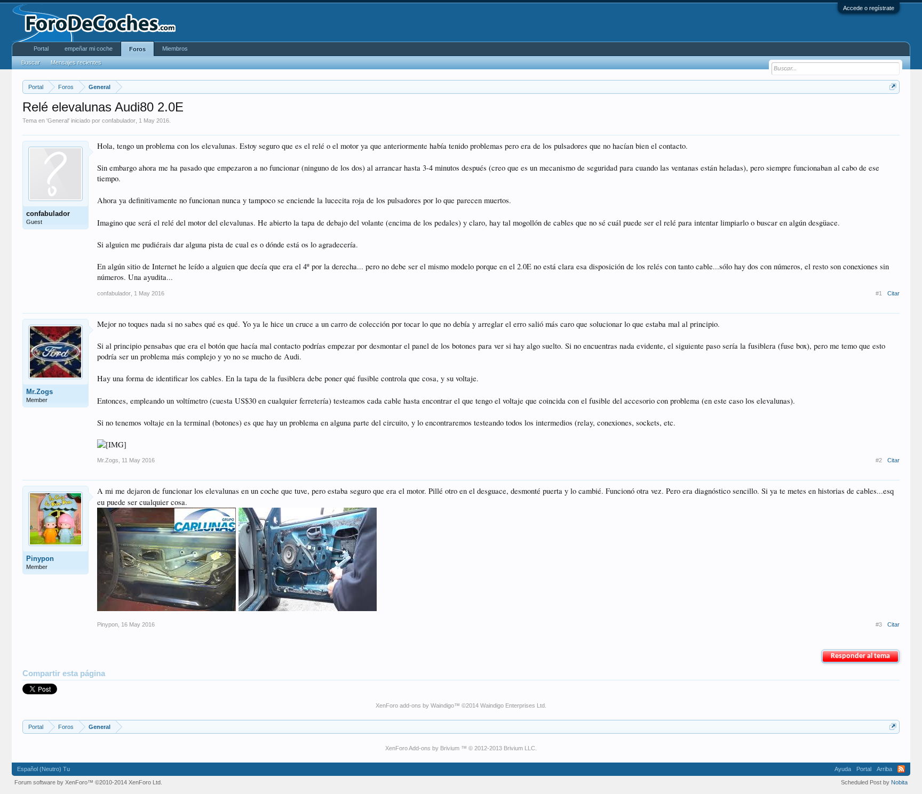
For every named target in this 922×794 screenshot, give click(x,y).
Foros (137, 49)
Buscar (30, 62)
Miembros (175, 48)
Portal (41, 48)
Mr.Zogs (39, 392)
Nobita (899, 782)
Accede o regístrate (868, 8)
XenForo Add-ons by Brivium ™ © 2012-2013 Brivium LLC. (461, 748)
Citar (893, 293)
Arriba (884, 769)
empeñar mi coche (89, 48)
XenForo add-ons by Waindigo (415, 705)
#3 (879, 624)
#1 (879, 293)
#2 (879, 460)
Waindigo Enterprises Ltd (512, 705)
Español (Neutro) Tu (43, 769)
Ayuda (842, 769)
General (57, 120)
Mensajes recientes (76, 62)
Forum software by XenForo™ (88, 782)
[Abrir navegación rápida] (892, 86)
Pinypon (40, 559)
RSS (901, 769)
